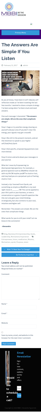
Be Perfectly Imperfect (26, 255)
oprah (13, 242)
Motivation (5, 242)
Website (4, 323)
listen (15, 239)
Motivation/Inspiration (20, 236)
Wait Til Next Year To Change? (17, 249)
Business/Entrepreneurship (19, 234)
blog (6, 234)
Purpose (19, 242)
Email (4, 313)
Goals (33, 234)
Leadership (5, 236)
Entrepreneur (6, 239)
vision (26, 242)
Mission (31, 239)
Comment (5, 274)
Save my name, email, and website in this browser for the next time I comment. (17, 336)
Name (4, 304)
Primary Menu (20, 32)
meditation (22, 239)
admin (25, 65)
